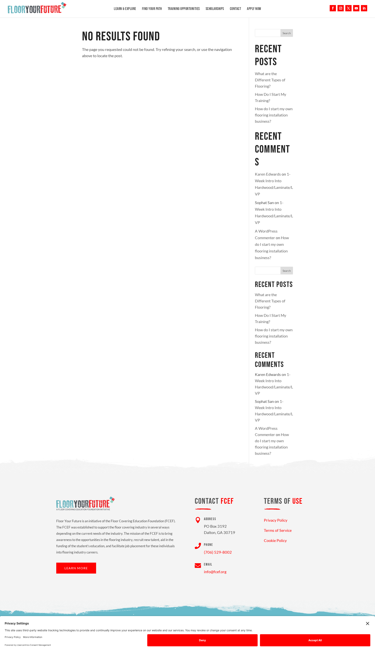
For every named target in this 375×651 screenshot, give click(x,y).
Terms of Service (278, 530)
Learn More (76, 568)
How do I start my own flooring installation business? (274, 114)
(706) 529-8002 (218, 552)
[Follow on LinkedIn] (364, 8)
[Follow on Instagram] (341, 8)
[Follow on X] (348, 8)
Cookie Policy (275, 540)
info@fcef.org (215, 571)
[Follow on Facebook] (333, 8)
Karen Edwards (268, 174)
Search (287, 33)
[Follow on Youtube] (356, 8)
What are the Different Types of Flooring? (270, 79)
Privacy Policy (275, 520)
